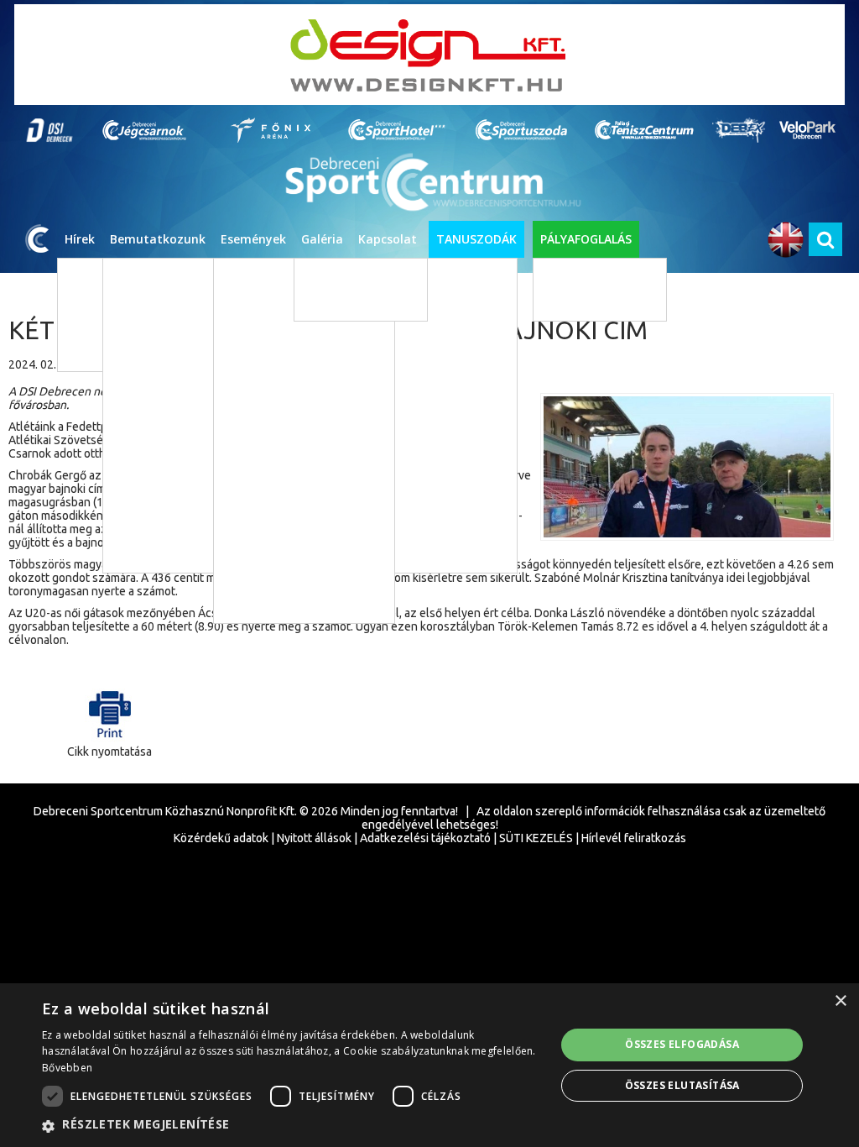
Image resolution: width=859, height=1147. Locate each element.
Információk (397, 628)
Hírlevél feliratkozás (633, 838)
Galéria (322, 239)
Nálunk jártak (523, 451)
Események (253, 239)
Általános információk (544, 401)
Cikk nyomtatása (109, 751)
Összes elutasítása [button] (682, 1085)
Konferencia (270, 554)
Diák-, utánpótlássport (296, 327)
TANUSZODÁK (476, 239)
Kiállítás (260, 453)
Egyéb (256, 478)
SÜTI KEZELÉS (536, 838)
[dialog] (429, 1065)
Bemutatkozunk (158, 239)
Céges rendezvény (285, 579)
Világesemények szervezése (558, 426)
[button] (291, 1125)
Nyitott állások (314, 838)
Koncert (260, 402)
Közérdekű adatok (221, 838)
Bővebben (67, 1068)
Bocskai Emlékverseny (281, 604)
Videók (326, 302)
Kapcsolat (387, 239)
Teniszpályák (580, 302)
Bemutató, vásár (281, 528)
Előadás (260, 428)
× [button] (840, 1001)
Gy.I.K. (382, 703)
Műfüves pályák (586, 277)
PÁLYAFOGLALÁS (586, 239)
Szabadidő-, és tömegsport (307, 352)
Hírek (80, 239)
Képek (324, 277)
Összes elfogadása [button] (682, 1044)
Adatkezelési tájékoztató (425, 838)
